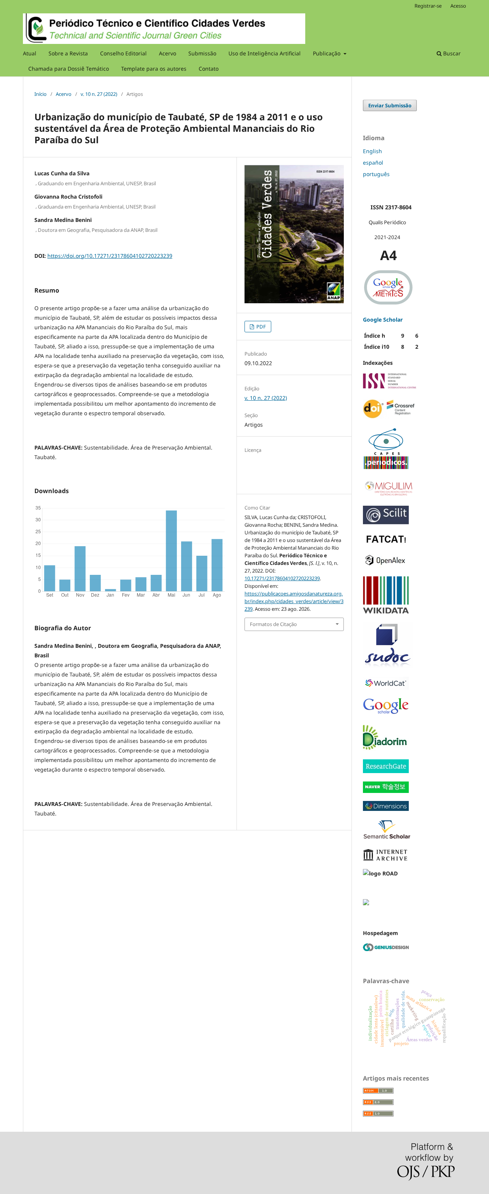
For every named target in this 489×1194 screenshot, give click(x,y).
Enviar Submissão (389, 105)
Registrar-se (428, 5)
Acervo (167, 53)
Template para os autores (153, 68)
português (376, 174)
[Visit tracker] (366, 903)
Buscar (451, 53)
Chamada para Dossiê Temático (68, 68)
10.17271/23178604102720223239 (282, 578)
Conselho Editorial (123, 53)
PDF (260, 326)
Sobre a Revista (68, 53)
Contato (209, 68)
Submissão (202, 53)
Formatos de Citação (273, 624)
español (373, 162)
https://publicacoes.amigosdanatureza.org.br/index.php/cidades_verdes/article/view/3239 (293, 601)
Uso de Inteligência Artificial (264, 53)
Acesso (458, 5)
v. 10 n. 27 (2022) (99, 94)
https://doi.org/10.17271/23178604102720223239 (109, 255)
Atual (29, 53)
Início (40, 94)
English (372, 151)
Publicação (327, 53)
